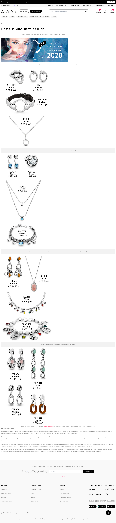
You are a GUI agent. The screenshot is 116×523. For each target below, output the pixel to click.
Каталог (25, 11)
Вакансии (3, 497)
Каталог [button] (4, 17)
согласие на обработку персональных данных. (67, 477)
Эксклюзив (37, 11)
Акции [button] (54, 17)
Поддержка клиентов (65, 497)
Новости (33, 497)
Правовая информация (7, 502)
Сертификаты (111, 5)
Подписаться (88, 472)
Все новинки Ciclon (8, 428)
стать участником (48, 426)
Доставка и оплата (64, 493)
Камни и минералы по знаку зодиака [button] (39, 17)
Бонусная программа (99, 5)
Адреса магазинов (61, 5)
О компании (50, 5)
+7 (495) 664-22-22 (95, 485)
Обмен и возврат (86, 5)
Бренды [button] (12, 17)
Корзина (62, 489)
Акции (32, 493)
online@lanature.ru (95, 494)
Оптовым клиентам (36, 502)
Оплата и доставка (74, 5)
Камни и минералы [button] (22, 17)
